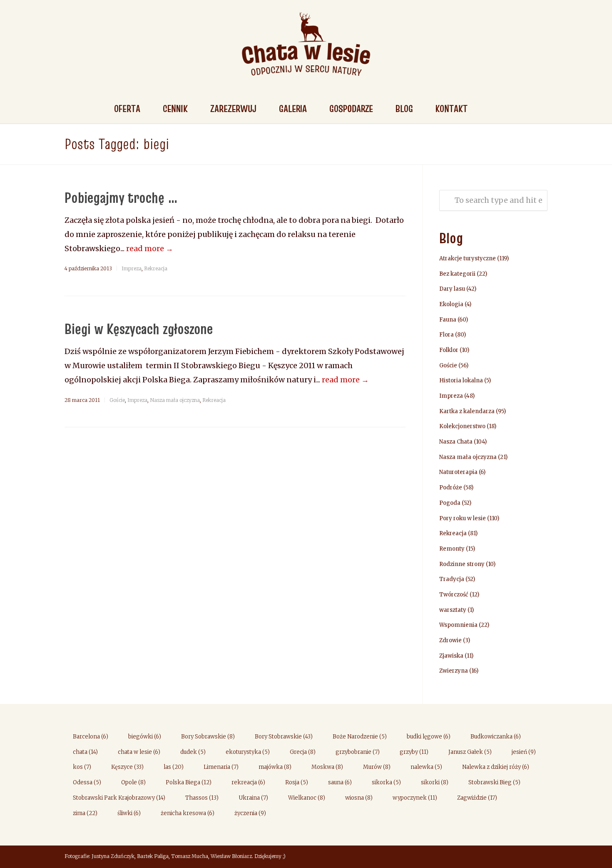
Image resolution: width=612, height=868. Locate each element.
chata (85, 752)
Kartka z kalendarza (467, 411)
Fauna (447, 319)
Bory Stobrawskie (284, 736)
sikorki (434, 782)
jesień (524, 752)
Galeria (293, 108)
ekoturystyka (248, 752)
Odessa (87, 782)
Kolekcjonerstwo (462, 426)
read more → (149, 248)
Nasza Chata (456, 441)
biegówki (144, 736)
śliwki (129, 813)
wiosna (359, 797)
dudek (193, 752)
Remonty (452, 548)
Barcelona (90, 736)
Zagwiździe (477, 797)
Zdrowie (450, 640)
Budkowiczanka (495, 736)
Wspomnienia (458, 625)
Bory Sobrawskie (208, 736)
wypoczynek (415, 797)
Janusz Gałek (470, 752)
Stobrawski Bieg (494, 782)
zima (85, 813)
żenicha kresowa (187, 813)
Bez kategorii (457, 273)
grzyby (414, 752)
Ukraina (253, 797)
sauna (340, 782)
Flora (446, 334)
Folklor (448, 350)
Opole (133, 782)
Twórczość (453, 594)
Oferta (127, 108)
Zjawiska (451, 655)
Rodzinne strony (462, 564)
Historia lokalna (461, 380)
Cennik (175, 108)
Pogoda (449, 502)
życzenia (250, 813)
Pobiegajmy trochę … (121, 197)
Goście (117, 400)
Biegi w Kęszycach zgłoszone (139, 328)
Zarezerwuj (233, 108)
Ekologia (451, 304)
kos (82, 767)
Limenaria (221, 767)
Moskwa (327, 767)
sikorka (386, 782)
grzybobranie (358, 752)
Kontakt (451, 108)
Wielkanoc (306, 797)
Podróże (450, 487)
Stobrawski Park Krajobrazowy (119, 797)
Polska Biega (188, 782)
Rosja (296, 782)
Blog (404, 108)
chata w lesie (139, 752)
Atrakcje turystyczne (467, 258)
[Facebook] (539, 857)
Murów (377, 767)
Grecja (303, 752)
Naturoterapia (458, 472)
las (174, 767)
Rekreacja (155, 268)
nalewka (426, 767)
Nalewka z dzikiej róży (495, 767)
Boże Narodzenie (360, 736)
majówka (275, 767)
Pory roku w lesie (462, 518)
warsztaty (452, 610)
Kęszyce (127, 767)
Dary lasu (452, 288)
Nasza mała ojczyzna (175, 400)
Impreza (132, 268)
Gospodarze (351, 108)
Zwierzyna (453, 670)
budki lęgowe (428, 736)
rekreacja (248, 782)
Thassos (202, 797)
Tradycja (451, 579)
